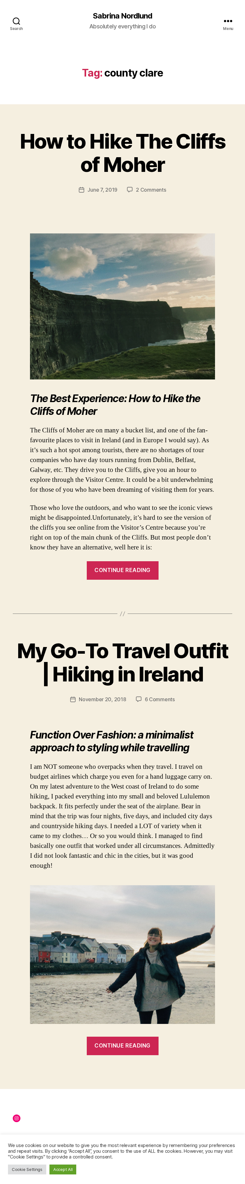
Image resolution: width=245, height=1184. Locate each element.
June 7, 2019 (102, 190)
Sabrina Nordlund (122, 16)
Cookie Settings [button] (27, 1169)
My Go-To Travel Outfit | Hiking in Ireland (122, 662)
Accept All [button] (62, 1169)
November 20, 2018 (102, 699)
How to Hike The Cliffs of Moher (122, 153)
